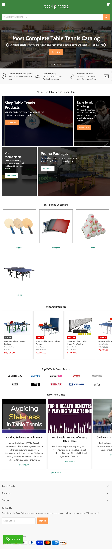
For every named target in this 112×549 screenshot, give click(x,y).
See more (55, 472)
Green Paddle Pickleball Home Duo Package (77, 342)
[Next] (104, 45)
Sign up (42, 520)
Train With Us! (56, 53)
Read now (23, 465)
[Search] (106, 17)
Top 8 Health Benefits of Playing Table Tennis (69, 439)
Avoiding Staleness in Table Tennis (24, 437)
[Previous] (7, 45)
